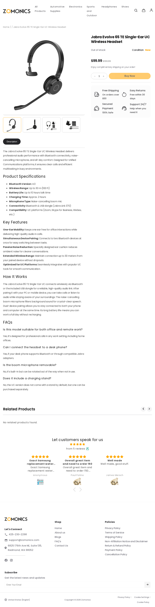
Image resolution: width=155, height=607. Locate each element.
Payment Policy (113, 550)
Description (12, 141)
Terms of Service (114, 532)
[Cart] (143, 11)
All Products (40, 9)
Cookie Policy (143, 602)
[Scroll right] (149, 409)
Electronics (75, 6)
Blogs (58, 537)
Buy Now (129, 76)
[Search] (136, 11)
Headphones (109, 6)
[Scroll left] (143, 409)
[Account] (151, 11)
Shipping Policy (113, 537)
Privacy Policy (112, 528)
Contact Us (61, 545)
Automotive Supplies (57, 9)
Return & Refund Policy (118, 545)
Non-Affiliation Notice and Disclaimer (126, 541)
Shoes (125, 6)
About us (60, 532)
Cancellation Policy (116, 554)
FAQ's (58, 541)
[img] (77, 444)
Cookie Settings (141, 597)
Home (6, 27)
